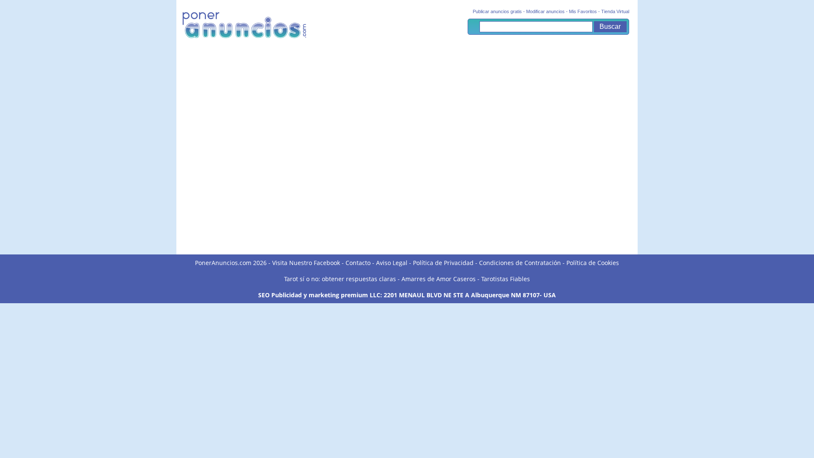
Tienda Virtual (615, 11)
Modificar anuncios (545, 11)
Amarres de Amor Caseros (438, 279)
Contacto (358, 263)
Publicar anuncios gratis (497, 11)
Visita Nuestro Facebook (306, 263)
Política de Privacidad (443, 263)
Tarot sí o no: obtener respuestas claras (340, 279)
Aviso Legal (391, 263)
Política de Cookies (592, 263)
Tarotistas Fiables (505, 279)
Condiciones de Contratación (520, 263)
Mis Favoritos (583, 11)
